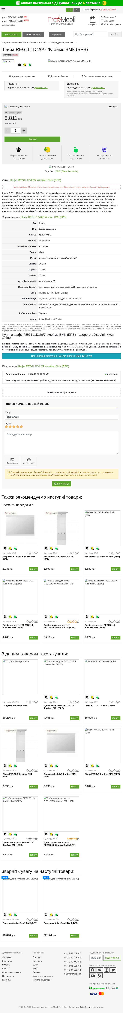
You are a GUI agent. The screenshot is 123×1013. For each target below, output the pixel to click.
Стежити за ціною (14, 113)
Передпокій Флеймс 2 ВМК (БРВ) (61, 923)
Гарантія (6, 980)
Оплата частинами (11, 972)
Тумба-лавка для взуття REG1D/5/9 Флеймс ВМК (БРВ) (59, 626)
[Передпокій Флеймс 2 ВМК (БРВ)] (62, 894)
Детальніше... (41, 87)
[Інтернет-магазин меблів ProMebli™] (61, 19)
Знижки (36, 972)
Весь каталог (11, 34)
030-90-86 (72, 961)
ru (77, 10)
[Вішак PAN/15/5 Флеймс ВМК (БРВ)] (62, 528)
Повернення (8, 976)
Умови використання (43, 976)
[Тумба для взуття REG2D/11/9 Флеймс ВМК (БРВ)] (102, 596)
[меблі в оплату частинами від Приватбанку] (61, 3)
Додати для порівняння (23, 76)
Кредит (5, 968)
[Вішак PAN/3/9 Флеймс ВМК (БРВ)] (102, 528)
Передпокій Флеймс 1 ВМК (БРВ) (20, 923)
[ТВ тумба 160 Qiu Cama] (20, 677)
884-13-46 (72, 969)
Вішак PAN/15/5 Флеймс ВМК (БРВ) (59, 557)
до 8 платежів (18, 157)
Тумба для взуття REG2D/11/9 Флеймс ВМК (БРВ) (100, 626)
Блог (35, 965)
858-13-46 (72, 965)
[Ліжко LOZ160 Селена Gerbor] (102, 677)
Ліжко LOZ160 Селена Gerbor (100, 705)
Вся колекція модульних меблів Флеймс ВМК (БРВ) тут (61, 356)
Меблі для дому (33, 34)
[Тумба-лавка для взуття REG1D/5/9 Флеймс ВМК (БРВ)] (62, 596)
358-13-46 (14, 17)
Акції (35, 968)
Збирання (7, 961)
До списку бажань (59, 76)
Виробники (57, 34)
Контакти (37, 961)
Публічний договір (42, 980)
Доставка (6, 957)
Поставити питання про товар (98, 76)
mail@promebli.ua (8, 25)
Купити (33, 569)
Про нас (37, 957)
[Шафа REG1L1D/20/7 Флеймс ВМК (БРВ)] (69, 61)
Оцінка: (8, 423)
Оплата (6, 965)
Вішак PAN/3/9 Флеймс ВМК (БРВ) (102, 556)
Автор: (8, 412)
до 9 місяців (104, 157)
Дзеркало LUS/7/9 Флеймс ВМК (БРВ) (19, 557)
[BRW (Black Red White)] (61, 167)
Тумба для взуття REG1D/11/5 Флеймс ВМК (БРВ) (18, 626)
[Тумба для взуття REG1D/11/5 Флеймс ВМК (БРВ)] (20, 596)
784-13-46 (15, 21)
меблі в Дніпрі (84, 1007)
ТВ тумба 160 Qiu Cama (15, 705)
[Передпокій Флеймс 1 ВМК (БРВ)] (20, 894)
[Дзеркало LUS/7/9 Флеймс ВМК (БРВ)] (20, 528)
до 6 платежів (47, 157)
